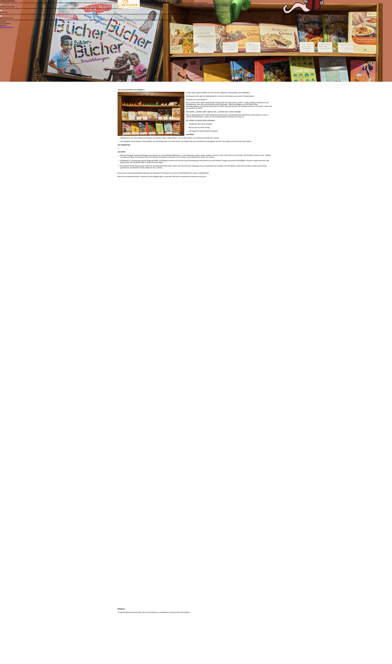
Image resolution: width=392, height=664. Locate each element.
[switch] (1, 10)
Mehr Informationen (6, 27)
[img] (130, 5)
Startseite (192, 5)
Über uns (224, 5)
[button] (104, 22)
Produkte (200, 5)
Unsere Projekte (212, 5)
